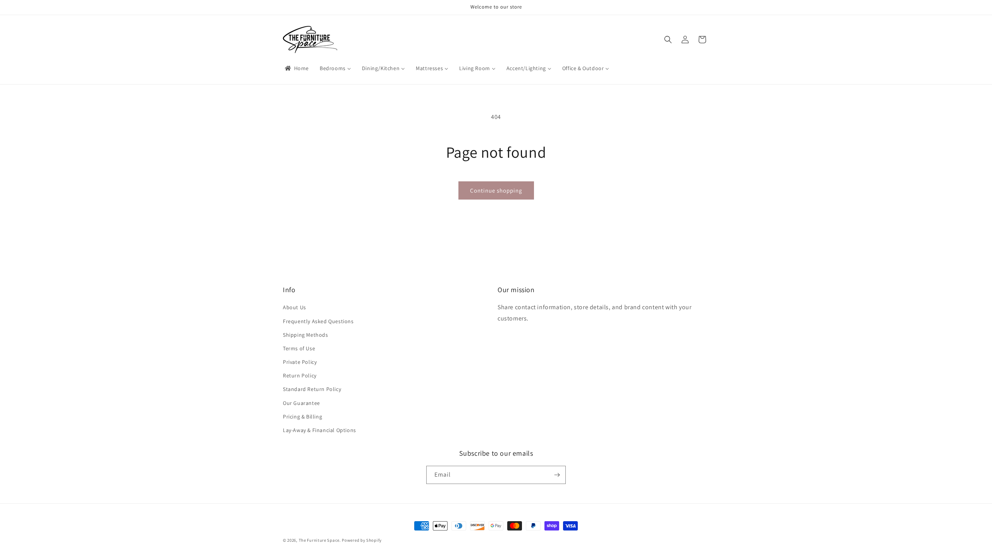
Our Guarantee (301, 403)
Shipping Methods (305, 334)
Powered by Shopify (362, 540)
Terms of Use (299, 348)
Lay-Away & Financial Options (319, 430)
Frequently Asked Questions (318, 321)
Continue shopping (496, 190)
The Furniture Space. (320, 540)
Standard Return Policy (312, 389)
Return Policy (300, 375)
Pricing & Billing (302, 416)
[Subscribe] (556, 475)
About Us (294, 307)
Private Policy (300, 361)
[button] (668, 39)
